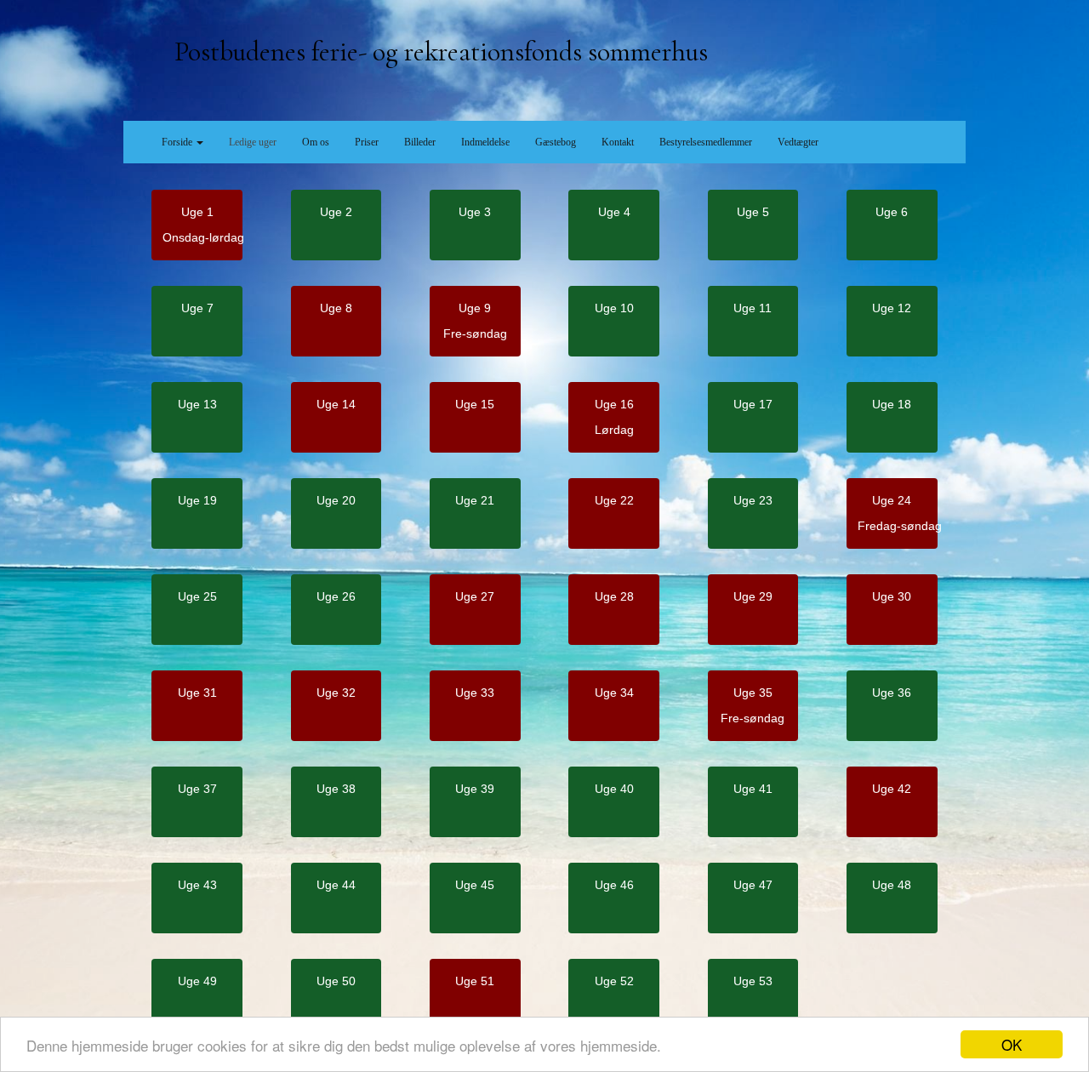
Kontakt (618, 142)
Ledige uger (253, 142)
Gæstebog (555, 142)
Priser (367, 142)
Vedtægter (798, 142)
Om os (315, 142)
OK (1011, 1044)
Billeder (420, 142)
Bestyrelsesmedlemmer (705, 142)
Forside (178, 142)
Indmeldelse (485, 142)
